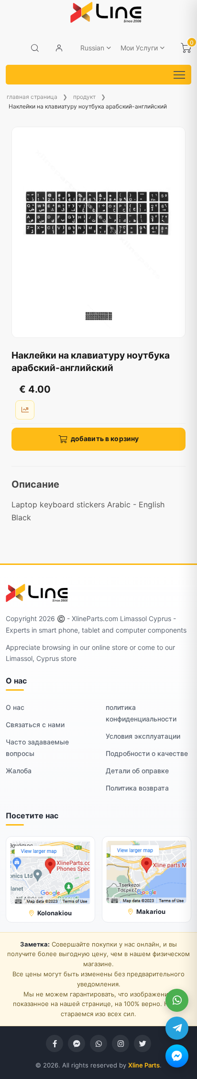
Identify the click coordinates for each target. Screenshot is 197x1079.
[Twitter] (142, 1043)
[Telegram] (176, 1028)
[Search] (35, 48)
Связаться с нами (35, 724)
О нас (15, 707)
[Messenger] (176, 1055)
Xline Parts (144, 1065)
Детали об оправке (137, 771)
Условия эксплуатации (143, 736)
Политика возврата (137, 788)
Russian (92, 48)
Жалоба (19, 771)
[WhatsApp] (176, 1000)
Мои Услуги (139, 48)
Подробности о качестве (147, 753)
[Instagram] (120, 1043)
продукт (84, 96)
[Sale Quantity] (24, 410)
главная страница (32, 96)
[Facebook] (54, 1043)
